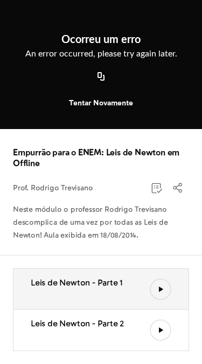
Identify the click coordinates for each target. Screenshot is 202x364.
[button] (178, 188)
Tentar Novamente (101, 103)
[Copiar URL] (101, 76)
